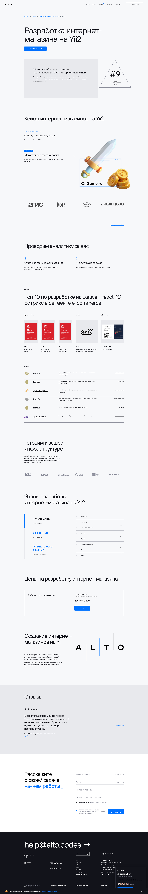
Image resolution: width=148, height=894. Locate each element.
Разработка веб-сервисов (109, 865)
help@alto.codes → (57, 844)
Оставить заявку (134, 4)
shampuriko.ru (119, 416)
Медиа (78, 867)
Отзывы (78, 869)
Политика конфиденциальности (58, 885)
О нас (94, 4)
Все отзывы (120, 725)
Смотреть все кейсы (117, 225)
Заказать (82, 608)
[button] (122, 707)
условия (97, 809)
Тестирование (105, 874)
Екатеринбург (53, 862)
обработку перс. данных (86, 813)
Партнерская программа (82, 885)
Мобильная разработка (108, 872)
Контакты (118, 4)
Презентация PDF (81, 874)
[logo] (10, 4)
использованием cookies (49, 891)
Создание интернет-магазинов (111, 862)
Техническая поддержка (108, 867)
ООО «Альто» (27, 886)
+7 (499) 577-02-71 (107, 854)
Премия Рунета (40, 390)
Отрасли (109, 4)
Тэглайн (37, 373)
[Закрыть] (144, 869)
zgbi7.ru (26, 736)
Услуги (88, 4)
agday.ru (121, 407)
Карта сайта (104, 885)
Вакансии (78, 862)
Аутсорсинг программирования (111, 869)
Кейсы (101, 4)
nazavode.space (119, 390)
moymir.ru (121, 381)
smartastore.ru (119, 372)
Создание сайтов (106, 860)
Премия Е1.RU (39, 416)
